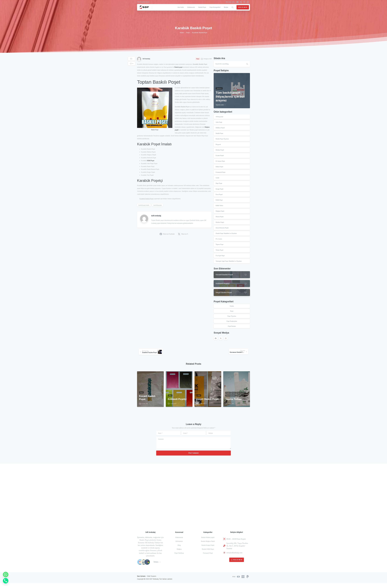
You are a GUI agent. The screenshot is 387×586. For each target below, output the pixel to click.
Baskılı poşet (178, 67)
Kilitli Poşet (150, 160)
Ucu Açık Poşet (220, 255)
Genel (217, 178)
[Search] (232, 7)
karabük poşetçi (157, 205)
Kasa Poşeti (219, 194)
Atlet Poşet (219, 122)
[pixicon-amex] (243, 576)
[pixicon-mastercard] (238, 576)
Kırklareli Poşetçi (177, 399)
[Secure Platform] (144, 562)
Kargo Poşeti (219, 189)
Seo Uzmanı (141, 576)
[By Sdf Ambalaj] (140, 375)
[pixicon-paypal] (247, 576)
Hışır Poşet (219, 183)
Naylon (232, 306)
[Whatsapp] (5, 574)
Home (182, 32)
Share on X (184, 234)
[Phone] (5, 580)
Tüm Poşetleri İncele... (143, 2)
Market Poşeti (220, 222)
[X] (241, 2)
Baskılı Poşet (219, 133)
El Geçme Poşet (220, 161)
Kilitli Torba (219, 205)
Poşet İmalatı (232, 326)
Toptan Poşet (219, 244)
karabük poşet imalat (143, 205)
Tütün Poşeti (219, 250)
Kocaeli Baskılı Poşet (147, 398)
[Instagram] (247, 2)
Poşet (188, 32)
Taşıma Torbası (233, 399)
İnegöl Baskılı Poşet (207, 399)
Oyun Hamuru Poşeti (222, 228)
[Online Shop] (140, 562)
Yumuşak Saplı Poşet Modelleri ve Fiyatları (229, 261)
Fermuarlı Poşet (220, 172)
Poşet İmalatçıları (232, 321)
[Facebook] (237, 2)
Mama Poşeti (219, 216)
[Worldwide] (147, 562)
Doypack (218, 144)
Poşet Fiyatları (231, 316)
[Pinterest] (244, 2)
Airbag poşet (219, 116)
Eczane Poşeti (220, 155)
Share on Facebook (168, 234)
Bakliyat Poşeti (220, 127)
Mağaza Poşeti (220, 211)
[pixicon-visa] (233, 576)
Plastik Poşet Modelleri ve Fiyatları (226, 233)
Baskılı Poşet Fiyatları (222, 139)
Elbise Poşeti (219, 166)
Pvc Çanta (219, 239)
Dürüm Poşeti (220, 150)
